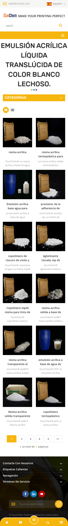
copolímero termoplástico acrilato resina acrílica (50, 414)
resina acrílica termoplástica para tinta (50, 154)
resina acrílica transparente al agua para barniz (17, 362)
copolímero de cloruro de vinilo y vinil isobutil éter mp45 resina (17, 258)
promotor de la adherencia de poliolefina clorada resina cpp (51, 206)
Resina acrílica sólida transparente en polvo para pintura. (17, 414)
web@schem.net (18, 3)
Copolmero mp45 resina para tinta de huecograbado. (17, 310)
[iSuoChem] (34, 15)
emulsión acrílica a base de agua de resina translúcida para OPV (51, 362)
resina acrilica (17, 152)
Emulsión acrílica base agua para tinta (17, 206)
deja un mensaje (34, 519)
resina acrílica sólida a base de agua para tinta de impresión (51, 310)
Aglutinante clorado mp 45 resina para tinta (50, 258)
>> (57, 439)
